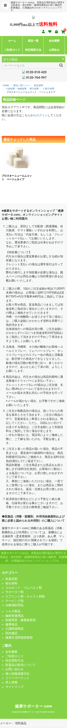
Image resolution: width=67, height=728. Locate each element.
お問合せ (54, 49)
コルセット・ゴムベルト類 (23, 587)
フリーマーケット (17, 678)
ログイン (42, 115)
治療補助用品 (14, 605)
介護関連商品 (14, 628)
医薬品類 (11, 579)
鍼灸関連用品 (14, 615)
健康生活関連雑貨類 (19, 637)
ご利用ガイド (12, 49)
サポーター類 (14, 592)
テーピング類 (14, 601)
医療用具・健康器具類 (20, 620)
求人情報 (11, 682)
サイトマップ (14, 687)
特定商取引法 (33, 49)
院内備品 (11, 633)
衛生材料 (11, 583)
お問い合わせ (14, 669)
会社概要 (54, 40)
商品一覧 (33, 40)
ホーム (12, 40)
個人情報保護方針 (17, 673)
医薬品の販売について (20, 665)
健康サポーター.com (33, 706)
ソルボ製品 (13, 611)
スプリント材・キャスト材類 (25, 596)
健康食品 (11, 624)
